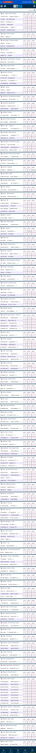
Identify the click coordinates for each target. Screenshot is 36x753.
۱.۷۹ (25, 144)
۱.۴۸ (25, 43)
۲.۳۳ (34, 211)
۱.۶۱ (25, 69)
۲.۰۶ (25, 224)
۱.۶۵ (25, 138)
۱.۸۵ (34, 30)
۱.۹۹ (25, 695)
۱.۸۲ (25, 247)
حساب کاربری (3, 752)
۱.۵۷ (34, 46)
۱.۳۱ (34, 75)
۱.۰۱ (33, 196)
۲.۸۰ (29, 311)
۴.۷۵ (30, 78)
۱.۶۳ (25, 295)
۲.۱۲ (34, 234)
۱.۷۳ (34, 428)
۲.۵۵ (25, 27)
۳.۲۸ (30, 190)
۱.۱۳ (25, 460)
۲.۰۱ (34, 366)
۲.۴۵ (34, 62)
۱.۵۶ (34, 302)
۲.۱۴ (25, 438)
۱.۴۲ (25, 454)
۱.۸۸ (34, 206)
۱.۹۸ (25, 655)
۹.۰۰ (34, 203)
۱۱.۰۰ (34, 129)
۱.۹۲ (34, 176)
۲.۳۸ (25, 93)
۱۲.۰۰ (25, 83)
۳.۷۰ (29, 37)
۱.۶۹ (25, 578)
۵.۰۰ (34, 43)
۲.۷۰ (34, 518)
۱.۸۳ (25, 190)
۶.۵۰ (25, 451)
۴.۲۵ (30, 240)
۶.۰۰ (34, 99)
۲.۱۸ (25, 19)
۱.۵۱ (25, 591)
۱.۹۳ (25, 263)
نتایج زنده (18, 752)
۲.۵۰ (25, 24)
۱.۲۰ (25, 129)
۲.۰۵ (25, 270)
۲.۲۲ (34, 487)
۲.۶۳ (34, 24)
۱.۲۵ (25, 106)
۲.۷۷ (34, 375)
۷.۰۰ (29, 83)
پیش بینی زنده (25, 752)
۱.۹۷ (25, 675)
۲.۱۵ (25, 596)
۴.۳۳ (30, 43)
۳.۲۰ (34, 93)
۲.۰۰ (25, 147)
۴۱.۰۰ (25, 196)
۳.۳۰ (29, 109)
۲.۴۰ (34, 231)
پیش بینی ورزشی (32, 752)
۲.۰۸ (25, 684)
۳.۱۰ (34, 19)
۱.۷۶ (25, 478)
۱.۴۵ (25, 99)
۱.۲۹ (25, 203)
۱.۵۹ (34, 122)
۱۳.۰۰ (25, 240)
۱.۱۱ (33, 286)
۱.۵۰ (25, 395)
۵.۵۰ (34, 69)
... (33, 170)
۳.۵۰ (34, 55)
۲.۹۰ (34, 16)
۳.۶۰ (29, 144)
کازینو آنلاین (11, 752)
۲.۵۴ (25, 487)
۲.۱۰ (34, 256)
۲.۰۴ (25, 272)
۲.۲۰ (25, 22)
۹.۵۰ (34, 106)
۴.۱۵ (29, 46)
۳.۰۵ (30, 16)
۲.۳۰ (25, 347)
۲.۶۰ (25, 328)
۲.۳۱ (34, 150)
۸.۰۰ (25, 75)
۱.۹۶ (34, 311)
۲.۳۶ (34, 738)
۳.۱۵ (29, 438)
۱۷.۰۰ (30, 196)
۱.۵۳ (34, 490)
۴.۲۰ (34, 115)
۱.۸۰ (25, 90)
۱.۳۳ (34, 662)
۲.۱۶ (34, 328)
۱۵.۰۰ (34, 183)
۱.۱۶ (34, 83)
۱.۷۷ (25, 115)
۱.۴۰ (25, 170)
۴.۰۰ (25, 30)
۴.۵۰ (25, 46)
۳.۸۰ (25, 37)
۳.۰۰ (29, 22)
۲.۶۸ (34, 619)
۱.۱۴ (25, 183)
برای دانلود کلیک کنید (8, 2)
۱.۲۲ (25, 318)
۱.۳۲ (34, 81)
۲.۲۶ (34, 359)
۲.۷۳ (25, 256)
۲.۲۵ (25, 16)
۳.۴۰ (29, 163)
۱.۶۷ (25, 53)
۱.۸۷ (25, 690)
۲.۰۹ (25, 646)
